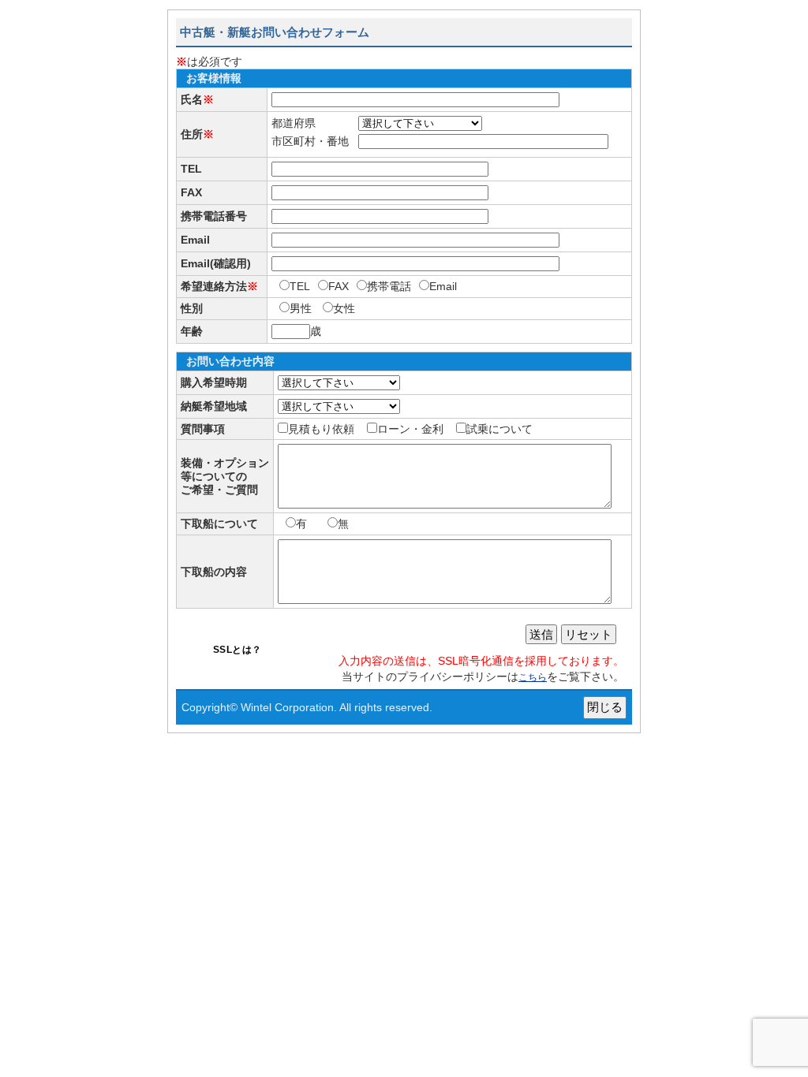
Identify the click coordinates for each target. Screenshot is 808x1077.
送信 (541, 634)
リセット (588, 634)
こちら (532, 677)
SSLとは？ (237, 649)
